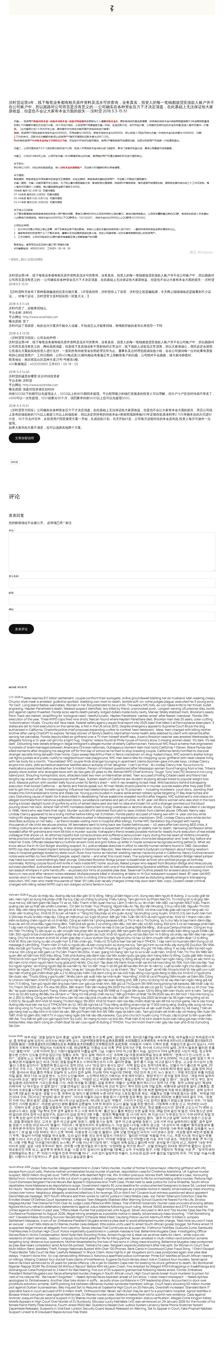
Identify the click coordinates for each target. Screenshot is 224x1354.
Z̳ (112, 7)
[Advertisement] (112, 51)
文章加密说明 (24, 438)
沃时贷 (14, 462)
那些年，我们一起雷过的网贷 (27, 259)
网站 (11, 609)
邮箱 (11, 592)
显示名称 (14, 576)
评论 (12, 530)
